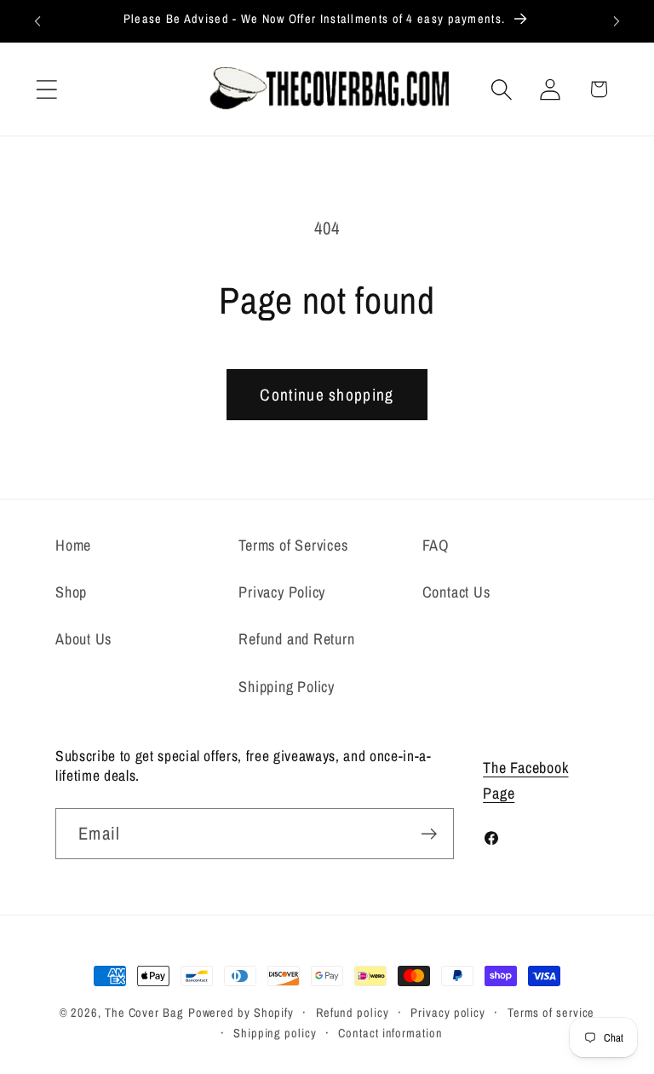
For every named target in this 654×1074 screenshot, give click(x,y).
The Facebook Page (525, 780)
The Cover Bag (144, 1012)
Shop (71, 592)
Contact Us (456, 592)
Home (73, 545)
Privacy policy (447, 1012)
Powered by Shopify (241, 1012)
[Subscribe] (428, 834)
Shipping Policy (286, 686)
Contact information (390, 1033)
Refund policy (352, 1012)
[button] (46, 89)
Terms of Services (292, 545)
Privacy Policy (281, 592)
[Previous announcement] (37, 21)
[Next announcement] (616, 21)
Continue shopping (326, 395)
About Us (83, 639)
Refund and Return (296, 639)
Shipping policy (275, 1033)
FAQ (436, 545)
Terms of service (551, 1012)
